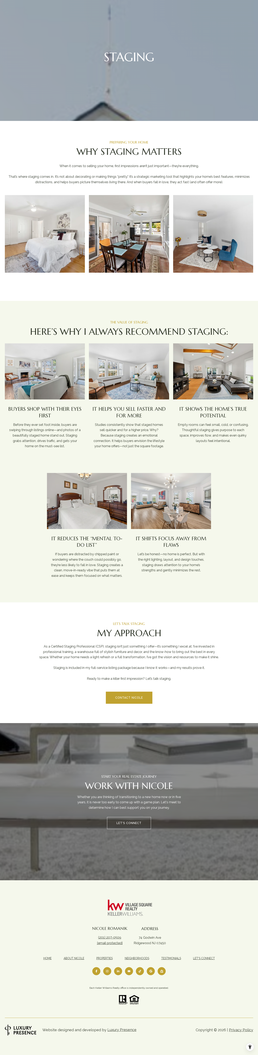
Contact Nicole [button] (129, 697)
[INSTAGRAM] (107, 971)
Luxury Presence (121, 1030)
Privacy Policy (241, 1030)
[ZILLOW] (162, 971)
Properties (104, 958)
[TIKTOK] (140, 971)
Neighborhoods (137, 958)
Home (47, 958)
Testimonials (171, 958)
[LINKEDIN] (118, 971)
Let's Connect (204, 958)
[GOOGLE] (151, 971)
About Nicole (74, 958)
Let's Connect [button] (129, 823)
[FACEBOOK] (96, 971)
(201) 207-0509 (109, 937)
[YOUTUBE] (129, 971)
